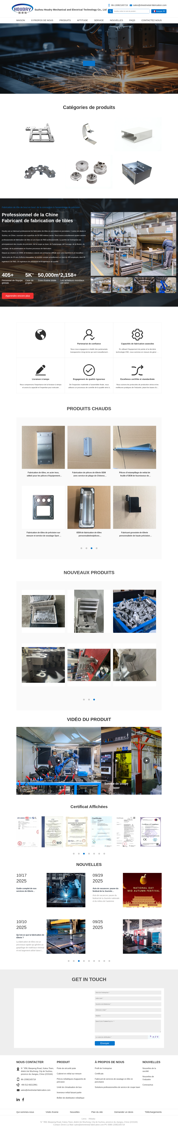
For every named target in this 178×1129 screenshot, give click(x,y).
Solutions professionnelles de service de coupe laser (117, 1087)
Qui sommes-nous (25, 1112)
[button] (174, 243)
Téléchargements (153, 1112)
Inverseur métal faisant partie (69, 1092)
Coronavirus (148, 1085)
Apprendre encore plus (17, 295)
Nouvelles (116, 20)
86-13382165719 (119, 5)
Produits (65, 20)
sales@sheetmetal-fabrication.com (149, 5)
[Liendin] (18, 1099)
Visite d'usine (52, 1112)
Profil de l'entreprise (103, 1068)
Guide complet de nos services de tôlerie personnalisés (26, 890)
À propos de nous (42, 20)
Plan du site (97, 1112)
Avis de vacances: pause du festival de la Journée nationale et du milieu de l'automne (105, 890)
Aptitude (82, 20)
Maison (20, 20)
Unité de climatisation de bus (69, 1087)
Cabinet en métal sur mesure (69, 1074)
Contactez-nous (151, 20)
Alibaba (92, 1119)
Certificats (99, 1074)
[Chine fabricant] (43, 612)
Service (99, 20)
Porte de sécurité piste (66, 1068)
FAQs (132, 20)
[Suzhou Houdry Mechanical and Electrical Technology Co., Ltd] (22, 8)
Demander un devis (123, 1112)
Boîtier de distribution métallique (70, 1098)
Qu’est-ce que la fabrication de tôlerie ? (30, 936)
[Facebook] (23, 1099)
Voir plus (26, 789)
